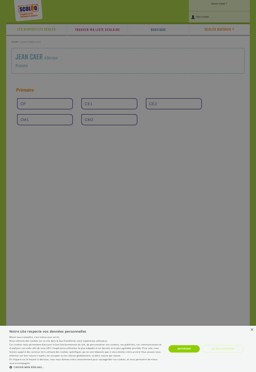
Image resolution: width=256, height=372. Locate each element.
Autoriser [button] (184, 348)
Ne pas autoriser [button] (223, 348)
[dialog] (128, 349)
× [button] (251, 329)
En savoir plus (38, 363)
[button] (85, 367)
